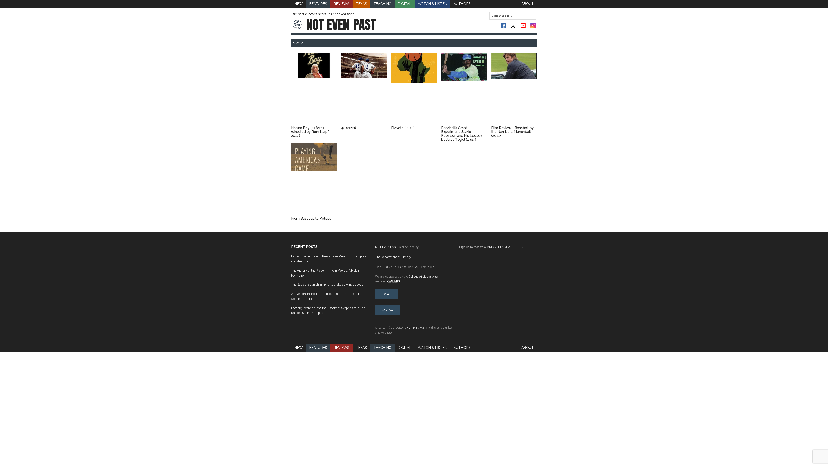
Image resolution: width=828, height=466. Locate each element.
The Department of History (393, 257)
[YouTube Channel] (523, 25)
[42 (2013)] (364, 89)
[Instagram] (533, 25)
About (527, 348)
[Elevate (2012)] (414, 89)
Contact (387, 310)
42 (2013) (348, 128)
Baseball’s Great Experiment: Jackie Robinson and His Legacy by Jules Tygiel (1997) (461, 134)
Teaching (382, 348)
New (298, 348)
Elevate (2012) (402, 128)
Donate (386, 294)
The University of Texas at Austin (405, 266)
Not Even (341, 24)
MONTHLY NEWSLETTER (506, 247)
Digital (404, 348)
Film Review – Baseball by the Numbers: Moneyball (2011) (512, 132)
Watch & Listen (432, 348)
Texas (361, 348)
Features (318, 348)
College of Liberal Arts (423, 276)
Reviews (341, 348)
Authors (462, 348)
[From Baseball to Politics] (314, 179)
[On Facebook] (503, 25)
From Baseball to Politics (311, 218)
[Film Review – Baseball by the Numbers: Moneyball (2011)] (514, 89)
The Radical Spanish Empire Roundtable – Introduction (328, 284)
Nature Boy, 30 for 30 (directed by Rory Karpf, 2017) (310, 132)
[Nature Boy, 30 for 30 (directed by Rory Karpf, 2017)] (314, 89)
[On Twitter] (513, 25)
